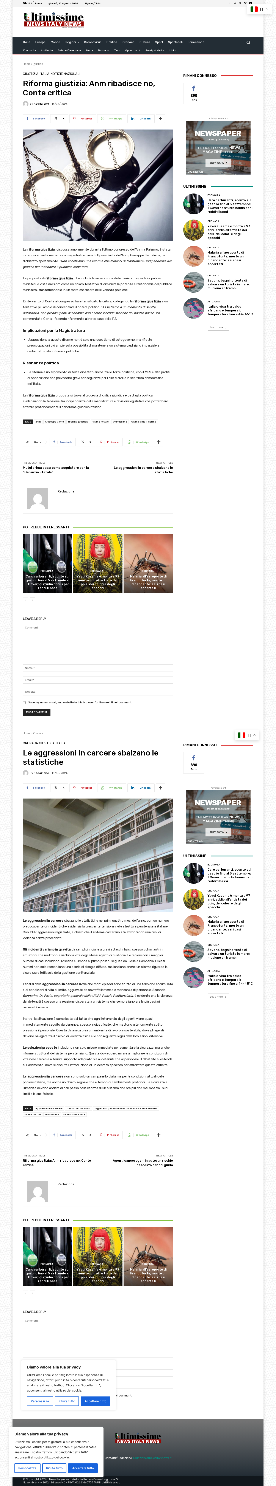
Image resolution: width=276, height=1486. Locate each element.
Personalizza (27, 1468)
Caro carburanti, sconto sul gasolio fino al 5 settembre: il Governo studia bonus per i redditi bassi (47, 582)
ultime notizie (101, 421)
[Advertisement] (173, 22)
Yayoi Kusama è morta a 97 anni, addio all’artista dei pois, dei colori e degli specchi (98, 582)
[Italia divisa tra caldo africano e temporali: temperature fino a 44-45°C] (193, 308)
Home (26, 64)
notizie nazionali (65, 74)
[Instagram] (235, 3)
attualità (213, 301)
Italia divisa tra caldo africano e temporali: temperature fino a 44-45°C (230, 310)
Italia (44, 74)
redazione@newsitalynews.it (152, 1458)
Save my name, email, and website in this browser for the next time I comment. (80, 702)
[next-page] (32, 600)
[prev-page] (25, 600)
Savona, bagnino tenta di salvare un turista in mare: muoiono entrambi (228, 284)
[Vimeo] (245, 3)
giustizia (38, 64)
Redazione (41, 103)
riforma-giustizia (78, 421)
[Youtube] (250, 3)
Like (193, 86)
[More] (160, 118)
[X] (240, 3)
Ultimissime (120, 421)
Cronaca (97, 571)
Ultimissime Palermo (143, 421)
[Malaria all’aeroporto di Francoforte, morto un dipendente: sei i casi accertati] (148, 563)
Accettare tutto (83, 1468)
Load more (217, 327)
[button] (248, 42)
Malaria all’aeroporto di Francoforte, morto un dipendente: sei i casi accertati (148, 582)
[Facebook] (229, 3)
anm (38, 421)
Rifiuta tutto (54, 1468)
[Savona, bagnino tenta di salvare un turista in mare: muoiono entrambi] (193, 282)
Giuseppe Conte (54, 421)
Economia (47, 571)
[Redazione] (26, 104)
